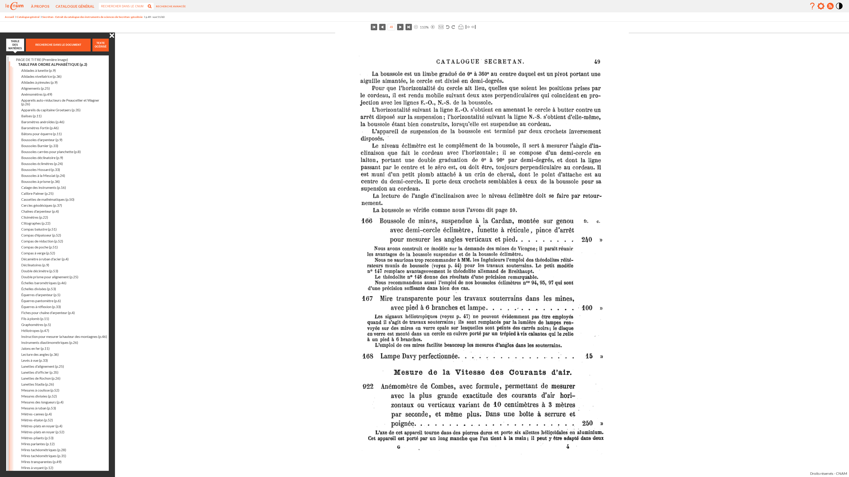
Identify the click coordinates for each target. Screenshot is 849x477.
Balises (31, 116)
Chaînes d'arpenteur (40, 211)
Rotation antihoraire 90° (447, 27)
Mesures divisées (39, 396)
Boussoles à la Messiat (43, 175)
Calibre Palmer (37, 193)
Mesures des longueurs (42, 402)
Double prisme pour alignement (49, 277)
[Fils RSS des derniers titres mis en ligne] (830, 6)
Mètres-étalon (37, 420)
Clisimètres (34, 217)
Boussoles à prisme (40, 181)
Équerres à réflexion (41, 307)
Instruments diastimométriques (49, 342)
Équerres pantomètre (41, 301)
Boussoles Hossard (40, 169)
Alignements (35, 88)
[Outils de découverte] (820, 6)
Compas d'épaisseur (41, 235)
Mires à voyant (37, 468)
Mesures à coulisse (40, 390)
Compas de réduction (42, 241)
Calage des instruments (43, 187)
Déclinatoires (35, 265)
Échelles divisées (38, 289)
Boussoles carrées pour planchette (51, 152)
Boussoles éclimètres (42, 163)
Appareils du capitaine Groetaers (50, 110)
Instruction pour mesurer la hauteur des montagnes (64, 336)
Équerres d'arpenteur (40, 295)
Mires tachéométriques (43, 450)
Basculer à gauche (468, 27)
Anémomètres (36, 94)
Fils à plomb (35, 318)
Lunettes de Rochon (40, 378)
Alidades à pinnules (39, 82)
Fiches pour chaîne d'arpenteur (48, 312)
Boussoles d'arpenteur (41, 140)
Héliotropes (35, 330)
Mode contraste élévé (839, 9)
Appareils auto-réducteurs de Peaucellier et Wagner (60, 102)
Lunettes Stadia (37, 384)
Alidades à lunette (38, 70)
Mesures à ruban (38, 408)
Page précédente (382, 27)
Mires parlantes (38, 444)
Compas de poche (39, 247)
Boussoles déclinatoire (42, 157)
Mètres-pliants (37, 438)
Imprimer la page (460, 27)
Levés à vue (34, 360)
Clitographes (35, 223)
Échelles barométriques (43, 283)
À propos (40, 6)
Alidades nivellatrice (41, 76)
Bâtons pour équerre (41, 134)
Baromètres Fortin (40, 128)
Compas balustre (39, 229)
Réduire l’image (416, 27)
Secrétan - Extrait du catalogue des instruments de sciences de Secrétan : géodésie (92, 17)
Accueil (9, 17)
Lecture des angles (40, 354)
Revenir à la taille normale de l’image (441, 27)
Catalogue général (74, 6)
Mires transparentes (41, 462)
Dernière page (408, 27)
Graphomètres (36, 324)
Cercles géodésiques (41, 205)
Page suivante (400, 27)
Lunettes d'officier (39, 372)
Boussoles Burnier (39, 146)
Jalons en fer (35, 348)
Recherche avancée (171, 6)
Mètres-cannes (36, 414)
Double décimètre (39, 271)
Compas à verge (38, 253)
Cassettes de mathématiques (47, 199)
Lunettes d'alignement (42, 366)
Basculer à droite (473, 27)
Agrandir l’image (433, 27)
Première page (374, 27)
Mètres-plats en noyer (41, 426)
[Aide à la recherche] (812, 6)
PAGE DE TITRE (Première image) (42, 59)
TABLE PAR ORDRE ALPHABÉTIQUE (52, 64)
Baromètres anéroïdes (42, 122)
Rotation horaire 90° (453, 27)
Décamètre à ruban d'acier (45, 259)
